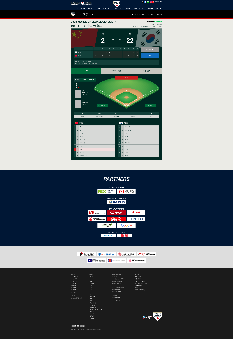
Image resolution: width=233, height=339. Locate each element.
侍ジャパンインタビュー (96, 309)
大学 (91, 285)
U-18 (91, 287)
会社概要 (114, 295)
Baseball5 (92, 296)
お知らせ (92, 311)
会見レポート (93, 307)
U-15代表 (73, 287)
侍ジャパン (115, 276)
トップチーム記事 (138, 14)
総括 (91, 298)
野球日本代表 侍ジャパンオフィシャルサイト (82, 3)
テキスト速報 (116, 71)
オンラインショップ (140, 281)
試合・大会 (150, 14)
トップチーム (86, 14)
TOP (86, 71)
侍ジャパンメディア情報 (118, 287)
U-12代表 (73, 290)
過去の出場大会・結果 (76, 298)
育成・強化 (138, 276)
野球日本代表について (117, 281)
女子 (91, 294)
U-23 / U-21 (74, 281)
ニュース (92, 314)
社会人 (91, 281)
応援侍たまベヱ (116, 289)
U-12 (91, 292)
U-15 (91, 290)
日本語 (156, 1)
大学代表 (73, 283)
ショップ (92, 318)
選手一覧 (159, 14)
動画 (91, 300)
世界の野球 (138, 279)
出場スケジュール (116, 283)
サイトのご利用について (141, 283)
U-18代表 (73, 285)
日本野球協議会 (116, 298)
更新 (150, 55)
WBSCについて (116, 300)
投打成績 (147, 71)
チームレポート (93, 305)
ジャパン (92, 276)
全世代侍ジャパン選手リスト (119, 279)
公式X (136, 287)
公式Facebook (138, 285)
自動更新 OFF (150, 49)
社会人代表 (74, 279)
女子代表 (73, 292)
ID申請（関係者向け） (140, 290)
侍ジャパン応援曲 (116, 291)
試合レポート (93, 303)
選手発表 (92, 316)
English (160, 1)
